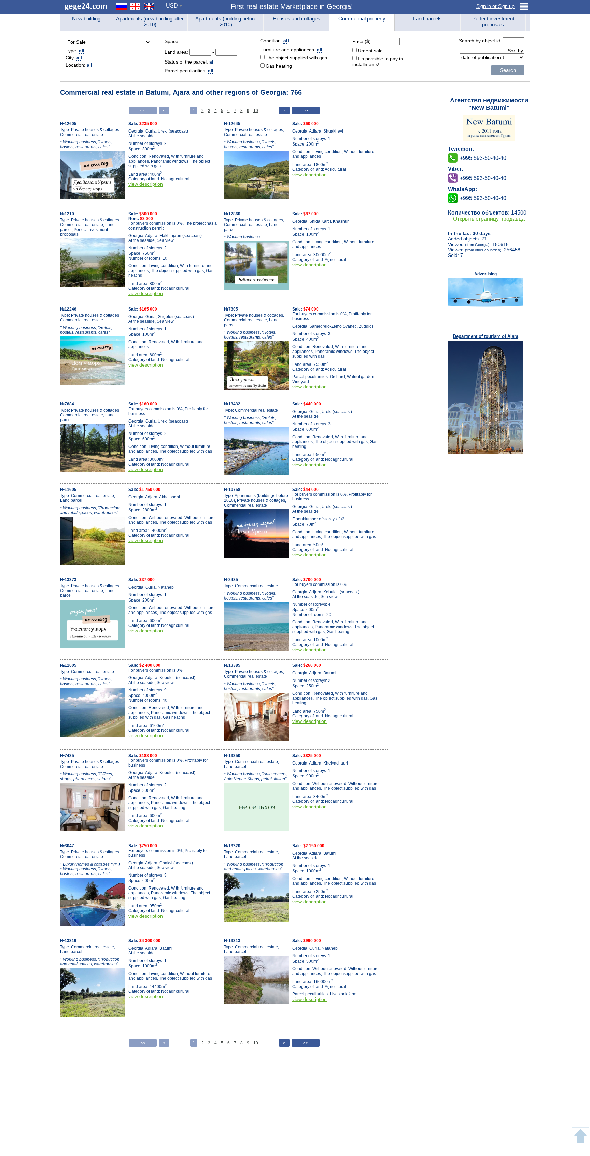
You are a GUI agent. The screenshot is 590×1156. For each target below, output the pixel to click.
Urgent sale (370, 50)
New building (86, 19)
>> (305, 110)
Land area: (177, 52)
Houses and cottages (296, 19)
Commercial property (361, 19)
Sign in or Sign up (495, 6)
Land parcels (427, 19)
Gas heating (279, 66)
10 (255, 110)
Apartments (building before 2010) (225, 21)
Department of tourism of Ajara (485, 336)
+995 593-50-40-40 (483, 178)
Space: (173, 41)
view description (145, 184)
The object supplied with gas (296, 57)
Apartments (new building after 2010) (150, 21)
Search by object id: (481, 40)
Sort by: (516, 50)
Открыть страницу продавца (489, 219)
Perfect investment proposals (493, 21)
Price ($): (362, 41)
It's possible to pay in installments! (377, 61)
